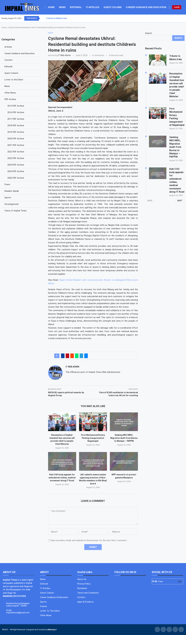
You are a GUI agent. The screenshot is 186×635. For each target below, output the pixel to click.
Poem (7, 184)
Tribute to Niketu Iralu (56, 18)
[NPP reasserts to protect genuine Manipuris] (124, 461)
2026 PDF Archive (15, 178)
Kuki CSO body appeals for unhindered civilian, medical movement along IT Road (62, 477)
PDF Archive (10, 99)
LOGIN (176, 7)
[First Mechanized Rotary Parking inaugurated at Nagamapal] (93, 421)
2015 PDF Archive (15, 106)
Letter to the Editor (14, 79)
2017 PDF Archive (15, 119)
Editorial (76, 7)
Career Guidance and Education (146, 7)
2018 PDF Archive (15, 125)
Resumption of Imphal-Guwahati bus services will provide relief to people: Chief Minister (176, 85)
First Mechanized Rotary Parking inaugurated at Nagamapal (93, 438)
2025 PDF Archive (15, 171)
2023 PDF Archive (15, 158)
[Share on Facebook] (63, 355)
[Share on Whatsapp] (76, 355)
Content (8, 60)
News (62, 7)
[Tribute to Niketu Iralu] (157, 60)
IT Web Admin (64, 55)
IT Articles (92, 7)
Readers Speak (12, 191)
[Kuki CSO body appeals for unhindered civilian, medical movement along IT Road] (62, 461)
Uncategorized (11, 204)
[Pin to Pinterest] (67, 355)
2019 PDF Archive (15, 132)
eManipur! (52, 629)
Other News (10, 92)
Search (148, 33)
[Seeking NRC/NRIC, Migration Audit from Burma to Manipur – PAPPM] (124, 421)
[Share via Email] (86, 355)
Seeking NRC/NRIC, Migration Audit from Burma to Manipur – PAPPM (123, 438)
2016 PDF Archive (15, 112)
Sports (8, 197)
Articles (8, 47)
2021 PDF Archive (15, 145)
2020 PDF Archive (15, 138)
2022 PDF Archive (15, 151)
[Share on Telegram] (81, 355)
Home (51, 7)
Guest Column (112, 7)
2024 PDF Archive (15, 164)
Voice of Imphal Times (16, 210)
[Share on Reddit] (72, 355)
